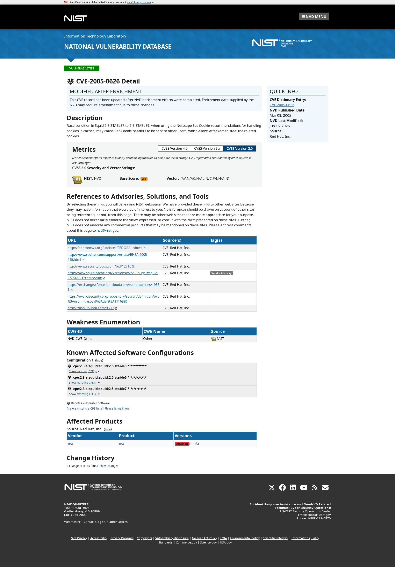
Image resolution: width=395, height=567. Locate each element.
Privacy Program (122, 538)
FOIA (223, 538)
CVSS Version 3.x (207, 148)
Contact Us (91, 522)
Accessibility (98, 538)
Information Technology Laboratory (95, 36)
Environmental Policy (245, 538)
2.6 (144, 179)
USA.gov (226, 542)
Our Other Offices (115, 522)
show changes (109, 466)
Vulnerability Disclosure (172, 538)
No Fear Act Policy (204, 538)
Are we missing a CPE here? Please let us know (98, 408)
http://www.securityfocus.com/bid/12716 (99, 266)
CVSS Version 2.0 (240, 148)
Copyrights (144, 538)
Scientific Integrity (275, 538)
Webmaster (72, 522)
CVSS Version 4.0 (174, 148)
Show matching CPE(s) (83, 371)
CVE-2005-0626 (282, 104)
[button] (314, 16)
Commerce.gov (186, 542)
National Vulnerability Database (117, 46)
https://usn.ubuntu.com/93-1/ (90, 308)
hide (99, 360)
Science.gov (208, 542)
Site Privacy (79, 538)
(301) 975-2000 (75, 515)
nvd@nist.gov (107, 230)
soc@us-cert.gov (319, 515)
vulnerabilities (81, 68)
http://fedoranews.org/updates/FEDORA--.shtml (104, 247)
